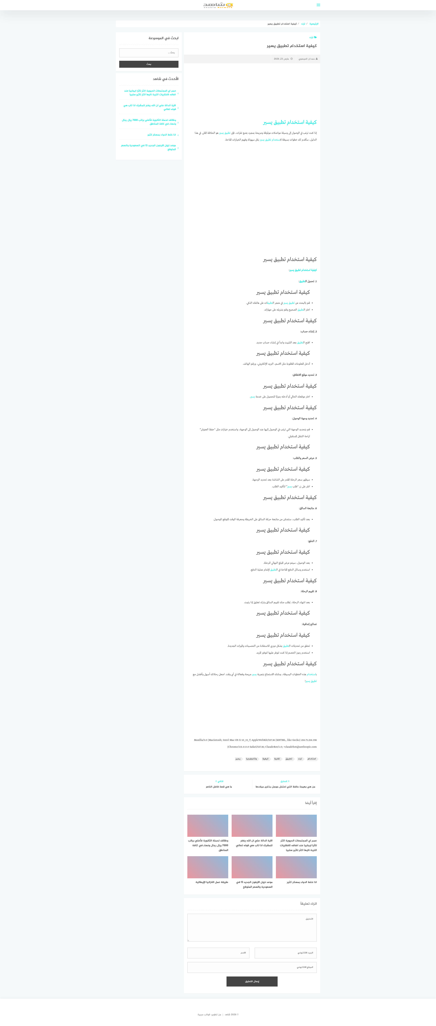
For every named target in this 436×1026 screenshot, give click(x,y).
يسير (267, 122)
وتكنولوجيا (251, 759)
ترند (311, 37)
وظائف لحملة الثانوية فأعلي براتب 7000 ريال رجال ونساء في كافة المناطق (149, 122)
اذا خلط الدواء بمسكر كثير (161, 135)
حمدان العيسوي (307, 59)
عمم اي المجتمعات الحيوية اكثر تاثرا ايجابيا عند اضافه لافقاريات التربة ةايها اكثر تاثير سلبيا (150, 93)
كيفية (311, 122)
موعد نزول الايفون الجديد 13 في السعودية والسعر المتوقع (148, 148)
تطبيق (280, 122)
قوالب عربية (204, 1015)
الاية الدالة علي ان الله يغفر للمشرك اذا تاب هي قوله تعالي (149, 108)
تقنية (277, 759)
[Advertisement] (252, 91)
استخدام (295, 122)
